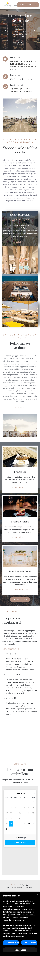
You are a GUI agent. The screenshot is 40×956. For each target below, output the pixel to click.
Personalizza (20, 950)
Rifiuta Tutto (30, 943)
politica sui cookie (28, 915)
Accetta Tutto (12, 943)
